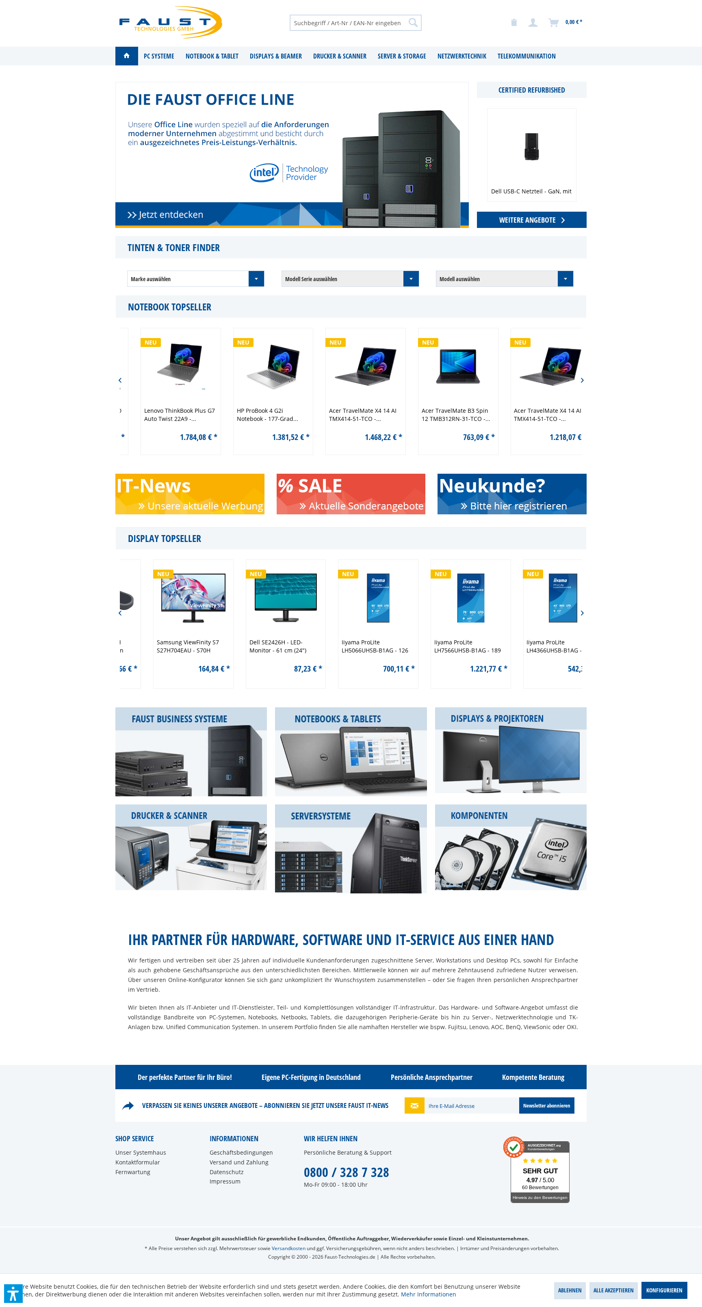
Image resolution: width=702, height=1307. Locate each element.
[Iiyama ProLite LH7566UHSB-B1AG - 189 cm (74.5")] (444, 598)
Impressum (225, 1181)
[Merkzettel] (514, 23)
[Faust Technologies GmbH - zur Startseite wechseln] (170, 22)
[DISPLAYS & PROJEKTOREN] (511, 750)
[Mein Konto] (533, 23)
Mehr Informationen (428, 1294)
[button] (13, 1293)
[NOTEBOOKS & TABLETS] (351, 751)
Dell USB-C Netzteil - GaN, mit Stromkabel (531, 195)
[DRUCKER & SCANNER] (191, 847)
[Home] (126, 56)
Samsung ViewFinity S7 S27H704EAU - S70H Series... (162, 646)
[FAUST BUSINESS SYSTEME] (191, 751)
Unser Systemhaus (140, 1152)
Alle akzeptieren (614, 1290)
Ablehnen (570, 1290)
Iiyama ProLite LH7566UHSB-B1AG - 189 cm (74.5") (441, 646)
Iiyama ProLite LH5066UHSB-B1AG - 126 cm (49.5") (349, 646)
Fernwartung (132, 1172)
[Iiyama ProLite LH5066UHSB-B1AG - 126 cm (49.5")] (352, 598)
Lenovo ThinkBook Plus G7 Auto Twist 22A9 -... (165, 415)
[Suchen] (413, 22)
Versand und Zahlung (239, 1162)
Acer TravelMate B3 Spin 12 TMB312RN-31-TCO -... (441, 415)
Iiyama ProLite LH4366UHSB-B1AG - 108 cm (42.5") (533, 646)
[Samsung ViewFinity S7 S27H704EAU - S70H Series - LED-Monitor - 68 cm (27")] (167, 598)
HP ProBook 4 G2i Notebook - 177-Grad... (253, 415)
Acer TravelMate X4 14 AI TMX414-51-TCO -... (348, 415)
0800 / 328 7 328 (346, 1172)
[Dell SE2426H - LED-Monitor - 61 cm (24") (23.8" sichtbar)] (260, 598)
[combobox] (196, 279)
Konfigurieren (664, 1290)
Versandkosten (289, 1248)
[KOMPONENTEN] (511, 847)
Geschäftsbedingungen (241, 1152)
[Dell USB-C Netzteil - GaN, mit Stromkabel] (531, 146)
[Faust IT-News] (201, 506)
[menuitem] (356, 22)
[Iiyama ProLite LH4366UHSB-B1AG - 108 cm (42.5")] (537, 598)
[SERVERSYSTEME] (351, 848)
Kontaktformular (137, 1162)
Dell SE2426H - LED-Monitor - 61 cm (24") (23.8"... (251, 646)
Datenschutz (227, 1172)
